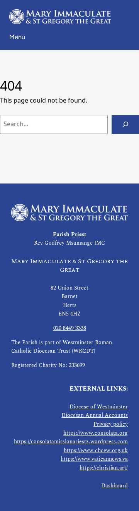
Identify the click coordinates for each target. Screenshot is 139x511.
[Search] (125, 124)
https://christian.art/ (104, 468)
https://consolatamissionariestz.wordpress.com (71, 441)
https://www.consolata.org (95, 433)
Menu (17, 37)
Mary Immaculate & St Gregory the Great (69, 266)
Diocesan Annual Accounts (94, 415)
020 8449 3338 (69, 328)
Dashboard (114, 486)
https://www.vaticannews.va (94, 459)
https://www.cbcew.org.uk (96, 450)
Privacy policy (110, 424)
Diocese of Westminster (99, 407)
